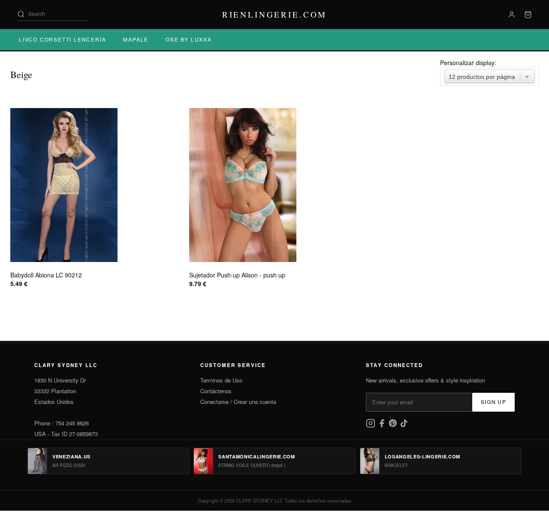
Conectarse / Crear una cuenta (238, 402)
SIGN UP (493, 402)
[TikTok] (404, 426)
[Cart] (528, 14)
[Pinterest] (393, 426)
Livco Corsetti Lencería (62, 39)
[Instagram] (371, 426)
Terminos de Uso (221, 380)
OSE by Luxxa (189, 39)
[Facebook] (382, 426)
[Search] (21, 14)
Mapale (135, 39)
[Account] (512, 14)
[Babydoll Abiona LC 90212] (95, 185)
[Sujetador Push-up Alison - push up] (274, 185)
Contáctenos (216, 391)
